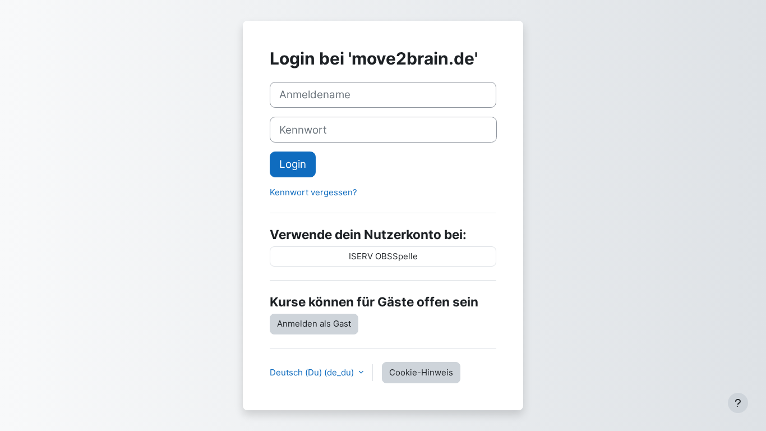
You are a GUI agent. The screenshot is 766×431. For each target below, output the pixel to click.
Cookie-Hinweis (421, 372)
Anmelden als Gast (314, 323)
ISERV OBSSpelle (383, 256)
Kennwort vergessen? (313, 192)
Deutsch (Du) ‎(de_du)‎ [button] (313, 372)
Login (292, 164)
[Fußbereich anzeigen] (738, 403)
